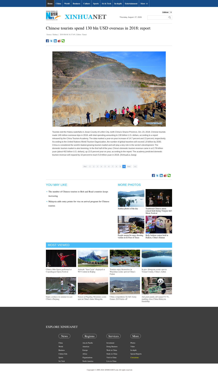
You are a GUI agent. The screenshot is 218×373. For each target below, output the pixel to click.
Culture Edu (63, 354)
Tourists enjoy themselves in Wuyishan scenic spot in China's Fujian (122, 271)
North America (88, 361)
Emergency (110, 365)
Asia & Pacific (88, 343)
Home (50, 3)
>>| (135, 166)
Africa (85, 354)
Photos (132, 343)
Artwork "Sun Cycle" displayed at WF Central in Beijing (91, 270)
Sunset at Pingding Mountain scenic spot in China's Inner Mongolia (92, 297)
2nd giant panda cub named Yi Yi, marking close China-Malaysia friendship (155, 299)
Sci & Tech (106, 3)
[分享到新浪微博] (59, 40)
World (67, 3)
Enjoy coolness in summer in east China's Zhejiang (59, 297)
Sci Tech (62, 361)
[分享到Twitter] (51, 40)
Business (76, 3)
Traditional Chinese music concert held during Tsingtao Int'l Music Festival (159, 210)
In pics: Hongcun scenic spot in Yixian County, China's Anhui (154, 270)
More (144, 3)
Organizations (87, 357)
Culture (86, 3)
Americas (86, 346)
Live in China (111, 361)
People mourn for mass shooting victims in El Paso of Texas (130, 236)
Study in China (111, 354)
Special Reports (136, 354)
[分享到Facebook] (47, 40)
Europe (85, 350)
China (58, 3)
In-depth (118, 3)
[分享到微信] (63, 40)
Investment (110, 343)
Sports (96, 3)
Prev (85, 166)
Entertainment (131, 3)
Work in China (111, 350)
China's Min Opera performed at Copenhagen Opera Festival (59, 270)
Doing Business (111, 346)
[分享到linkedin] (55, 40)
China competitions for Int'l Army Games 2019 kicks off (123, 297)
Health (61, 365)
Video (132, 346)
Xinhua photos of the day (128, 208)
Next (128, 166)
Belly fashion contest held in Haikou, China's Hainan (157, 236)
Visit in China (111, 357)
